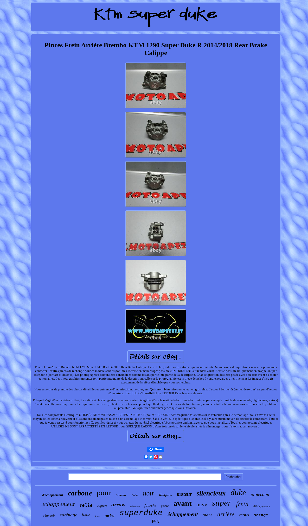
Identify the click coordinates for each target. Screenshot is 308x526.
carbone (80, 493)
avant (182, 503)
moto (244, 514)
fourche (150, 505)
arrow (118, 504)
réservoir (49, 515)
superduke (141, 513)
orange (261, 515)
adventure (135, 506)
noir (148, 493)
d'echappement (52, 495)
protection (260, 494)
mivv (201, 504)
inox (97, 516)
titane (207, 515)
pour (104, 492)
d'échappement (261, 506)
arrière (225, 514)
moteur (184, 494)
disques (165, 494)
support (102, 505)
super (221, 502)
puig (156, 521)
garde (165, 505)
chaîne (134, 495)
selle (86, 505)
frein (242, 503)
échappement (182, 514)
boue (86, 515)
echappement (58, 503)
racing (110, 515)
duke (238, 492)
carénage (68, 514)
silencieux (211, 493)
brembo (121, 495)
